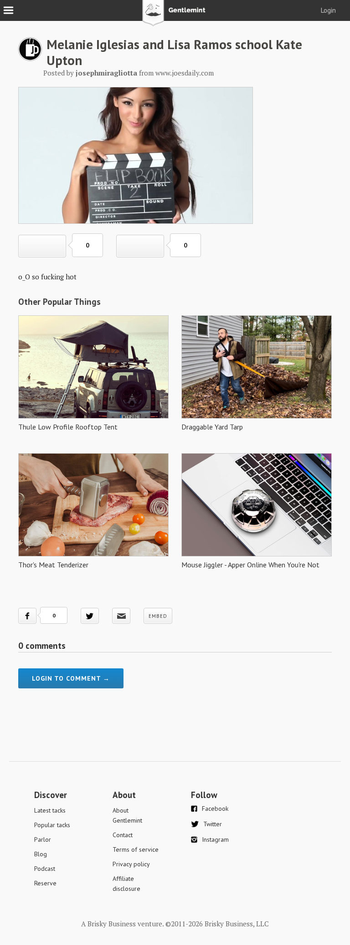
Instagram (215, 839)
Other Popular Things (59, 301)
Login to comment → (71, 678)
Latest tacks (50, 810)
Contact (123, 835)
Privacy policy (131, 864)
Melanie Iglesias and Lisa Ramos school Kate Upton (174, 52)
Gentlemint (175, 16)
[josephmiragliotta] (30, 58)
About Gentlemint (127, 815)
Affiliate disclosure (126, 883)
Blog (40, 854)
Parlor (42, 839)
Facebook (215, 808)
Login (328, 10)
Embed (158, 616)
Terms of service (136, 849)
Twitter (212, 824)
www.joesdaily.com (184, 72)
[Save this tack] (140, 246)
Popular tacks (52, 825)
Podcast (44, 868)
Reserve (45, 883)
